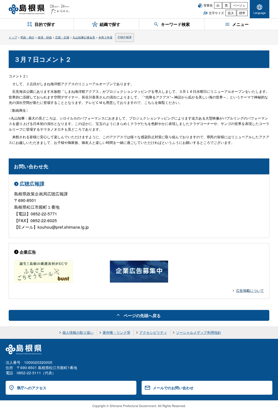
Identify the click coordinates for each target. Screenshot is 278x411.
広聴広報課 (124, 37)
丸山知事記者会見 (84, 37)
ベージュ (239, 5)
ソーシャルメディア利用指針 (198, 332)
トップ (13, 37)
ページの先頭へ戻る (142, 315)
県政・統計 (27, 37)
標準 (242, 13)
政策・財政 (45, 37)
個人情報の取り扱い (78, 332)
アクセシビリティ (153, 332)
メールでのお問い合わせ (173, 387)
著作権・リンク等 (116, 332)
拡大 (231, 13)
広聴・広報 (62, 37)
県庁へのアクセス (31, 387)
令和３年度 (105, 37)
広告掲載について (250, 290)
